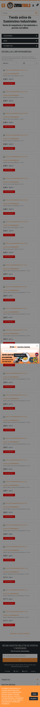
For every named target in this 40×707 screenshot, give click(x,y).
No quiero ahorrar (20, 355)
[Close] (37, 346)
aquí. (11, 704)
